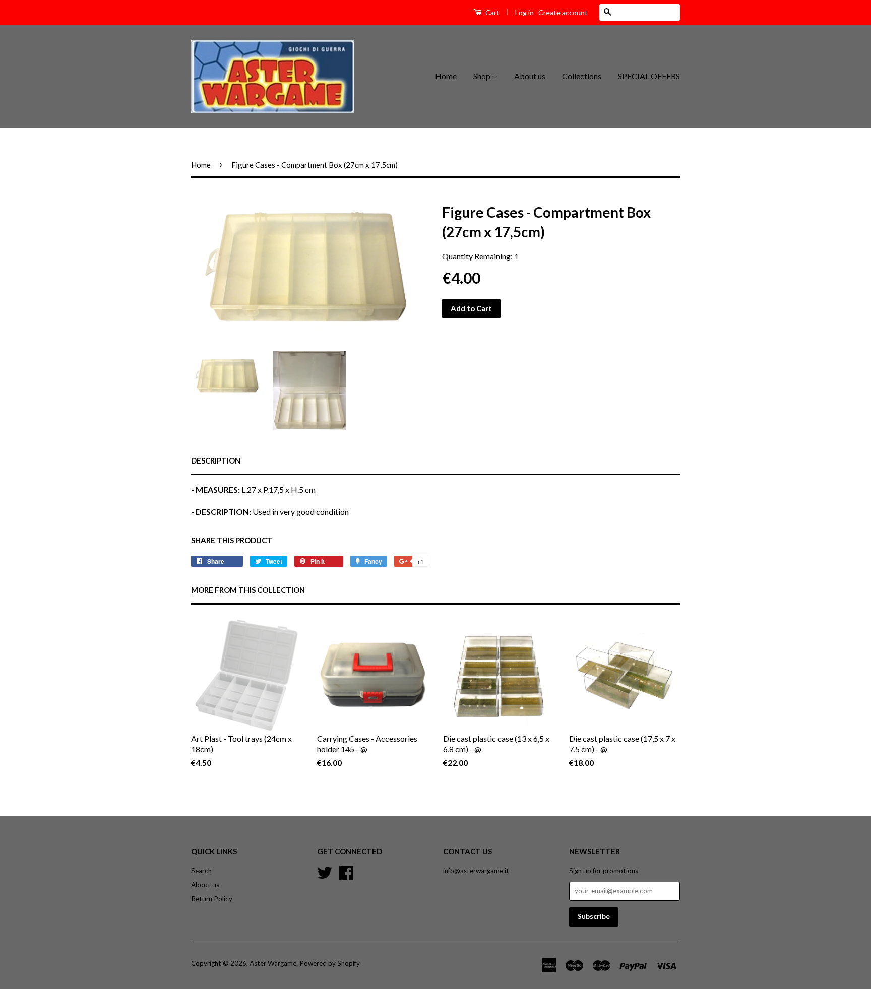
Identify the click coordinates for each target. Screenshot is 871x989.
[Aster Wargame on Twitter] (324, 871)
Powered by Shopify (329, 963)
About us (529, 76)
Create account (563, 12)
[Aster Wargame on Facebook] (346, 871)
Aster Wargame (273, 963)
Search (201, 871)
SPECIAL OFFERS (649, 76)
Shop (482, 76)
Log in (524, 12)
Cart (492, 12)
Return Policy (211, 899)
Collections (581, 76)
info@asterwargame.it (476, 871)
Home (446, 76)
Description (215, 460)
